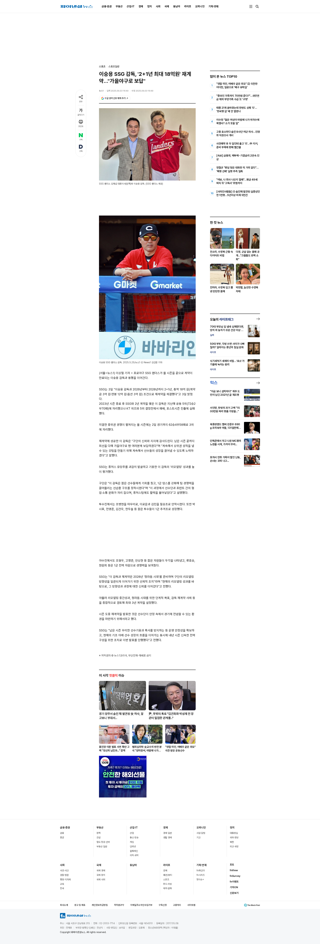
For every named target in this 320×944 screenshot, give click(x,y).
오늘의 (222, 319)
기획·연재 (213, 6)
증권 (62, 837)
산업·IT (130, 6)
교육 (62, 884)
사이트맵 (191, 905)
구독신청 (163, 905)
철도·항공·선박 (103, 842)
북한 (232, 842)
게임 (132, 842)
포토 (232, 864)
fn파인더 (200, 870)
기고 (198, 837)
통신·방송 (134, 837)
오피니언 (199, 6)
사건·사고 (64, 870)
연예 (165, 870)
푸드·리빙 (167, 884)
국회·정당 (234, 837)
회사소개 (64, 905)
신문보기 (234, 892)
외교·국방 (234, 846)
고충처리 (177, 905)
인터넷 (133, 846)
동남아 (176, 6)
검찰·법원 (64, 875)
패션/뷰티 (167, 875)
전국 (62, 888)
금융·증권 (107, 6)
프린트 (80, 126)
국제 (166, 6)
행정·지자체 (65, 879)
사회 (158, 6)
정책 (98, 833)
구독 (80, 140)
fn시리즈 (200, 875)
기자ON (234, 887)
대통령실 (234, 833)
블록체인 (134, 851)
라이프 (187, 6)
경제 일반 (167, 833)
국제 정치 (100, 875)
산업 (132, 833)
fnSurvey (235, 875)
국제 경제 (100, 870)
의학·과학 (134, 855)
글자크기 (81, 115)
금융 (62, 833)
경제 (140, 6)
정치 (149, 6)
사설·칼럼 (200, 833)
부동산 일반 (101, 846)
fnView (234, 870)
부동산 (119, 6)
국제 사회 (100, 879)
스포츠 (166, 879)
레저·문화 (167, 888)
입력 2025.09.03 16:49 (117, 91)
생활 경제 (167, 837)
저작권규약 (119, 905)
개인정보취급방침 (100, 905)
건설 (98, 837)
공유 (80, 101)
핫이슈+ (200, 879)
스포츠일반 (113, 66)
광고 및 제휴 (79, 905)
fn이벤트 (234, 881)
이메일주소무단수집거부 (141, 905)
